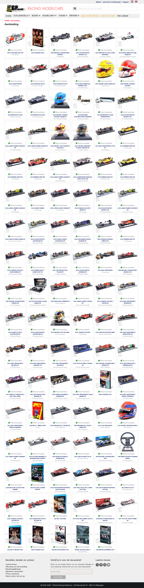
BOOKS (35, 15)
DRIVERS (73, 15)
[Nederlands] (132, 2)
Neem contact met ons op (15, 576)
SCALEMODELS (21, 15)
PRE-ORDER (122, 16)
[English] (136, 2)
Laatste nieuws (11, 564)
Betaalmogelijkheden (13, 569)
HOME (8, 16)
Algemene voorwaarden (14, 571)
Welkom (98, 2)
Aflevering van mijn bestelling (16, 567)
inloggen (125, 2)
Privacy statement (12, 574)
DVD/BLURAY (49, 15)
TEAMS (62, 15)
